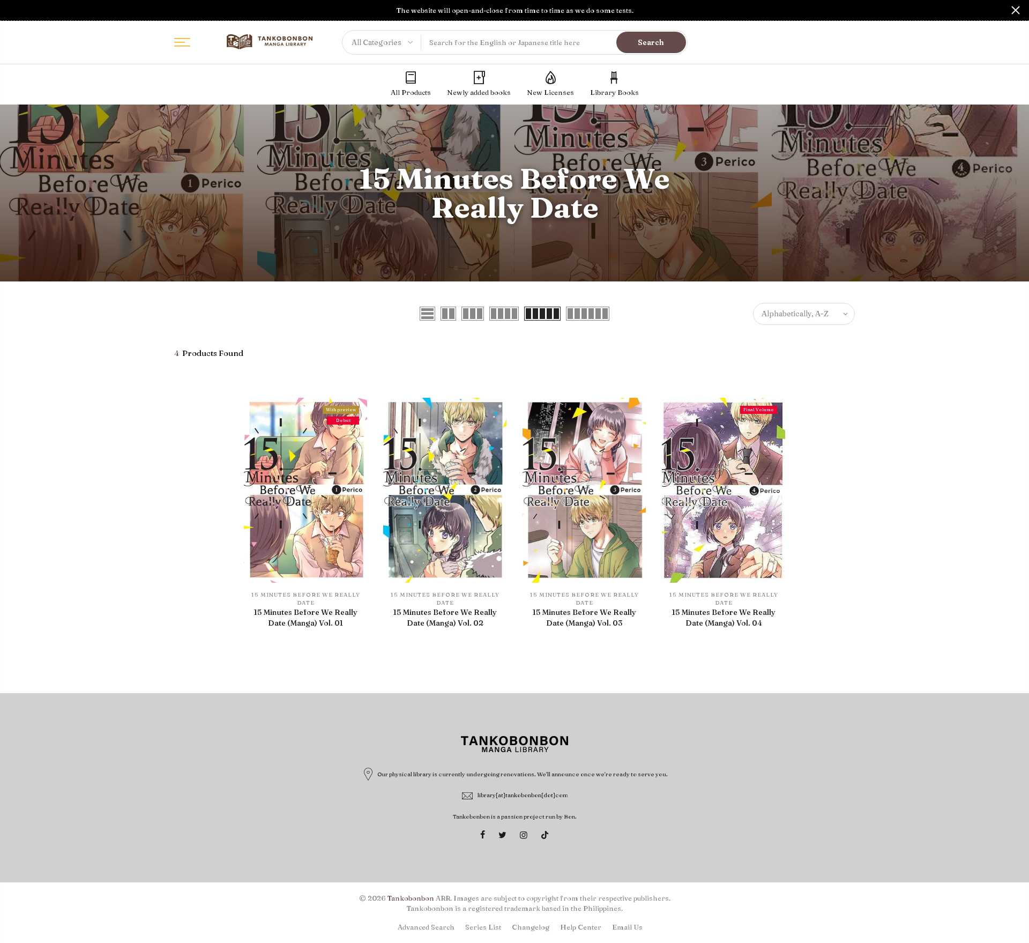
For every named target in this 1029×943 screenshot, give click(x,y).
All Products (411, 92)
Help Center (580, 927)
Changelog (530, 927)
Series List (483, 927)
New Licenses (550, 92)
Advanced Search (426, 927)
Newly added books (479, 92)
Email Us (627, 927)
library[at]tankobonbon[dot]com (523, 795)
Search (651, 42)
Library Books (614, 92)
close (13, 10)
